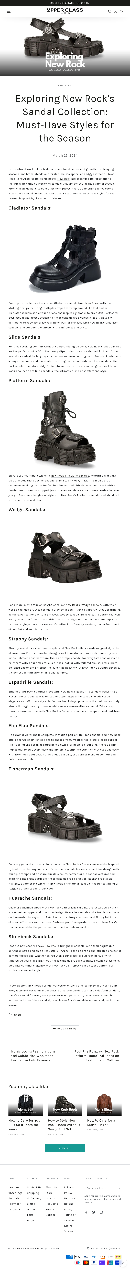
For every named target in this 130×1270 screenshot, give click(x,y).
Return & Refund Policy (70, 1204)
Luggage (14, 1209)
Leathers (14, 1187)
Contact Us (34, 1187)
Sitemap (69, 1231)
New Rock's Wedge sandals (83, 604)
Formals (13, 1198)
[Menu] (9, 11)
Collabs (51, 1214)
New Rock (63, 178)
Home (60, 85)
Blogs (31, 1220)
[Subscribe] (120, 1188)
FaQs (30, 1214)
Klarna (68, 1225)
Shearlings (15, 1193)
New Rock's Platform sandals (70, 475)
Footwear (14, 1203)
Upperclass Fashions (28, 1248)
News (68, 85)
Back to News (67, 1029)
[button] (110, 11)
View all (65, 1148)
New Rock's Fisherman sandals (86, 864)
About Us (52, 1187)
